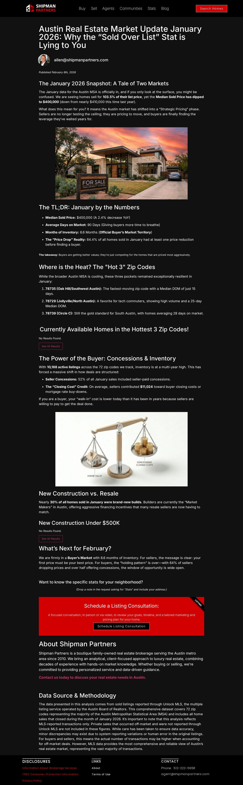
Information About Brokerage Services (49, 768)
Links (96, 761)
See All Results (51, 346)
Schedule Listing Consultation (122, 626)
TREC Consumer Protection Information (50, 774)
